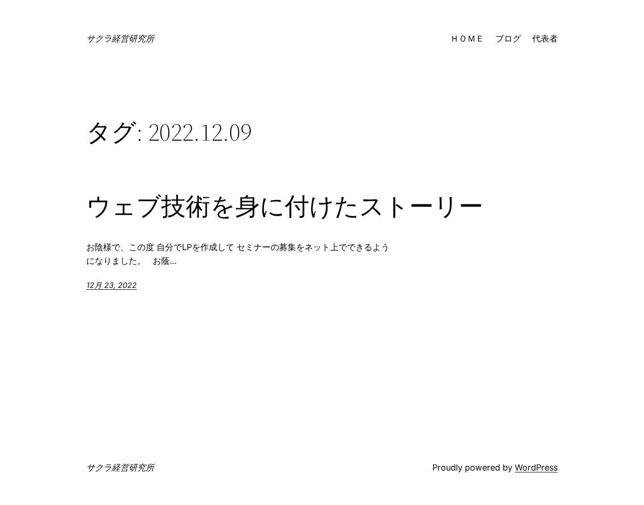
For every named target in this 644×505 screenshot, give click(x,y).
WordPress (536, 467)
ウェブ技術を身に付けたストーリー (284, 206)
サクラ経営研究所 (120, 38)
